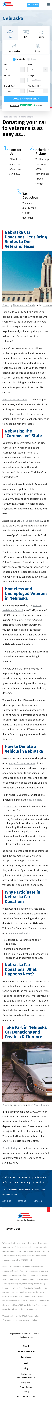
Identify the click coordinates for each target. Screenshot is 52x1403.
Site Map (26, 1392)
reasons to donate (19, 933)
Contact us (12, 806)
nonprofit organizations (22, 763)
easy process (34, 799)
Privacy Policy (26, 1382)
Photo (5, 305)
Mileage (30, 75)
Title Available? (34, 86)
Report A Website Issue (26, 1396)
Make (29, 65)
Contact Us (26, 1374)
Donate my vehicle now (26, 98)
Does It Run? (9, 86)
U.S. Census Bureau (31, 520)
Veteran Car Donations (14, 399)
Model (7, 75)
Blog (26, 1368)
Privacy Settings (26, 1387)
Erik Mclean (19, 1105)
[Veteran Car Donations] (8, 4)
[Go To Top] (48, 1209)
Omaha (22, 1200)
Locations (26, 1357)
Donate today (9, 1148)
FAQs (26, 1363)
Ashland (6, 1200)
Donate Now (33, 4)
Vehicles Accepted (26, 1351)
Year (6, 65)
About (26, 1346)
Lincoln (38, 1200)
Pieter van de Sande (24, 305)
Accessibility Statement (26, 1378)
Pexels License (41, 1105)
